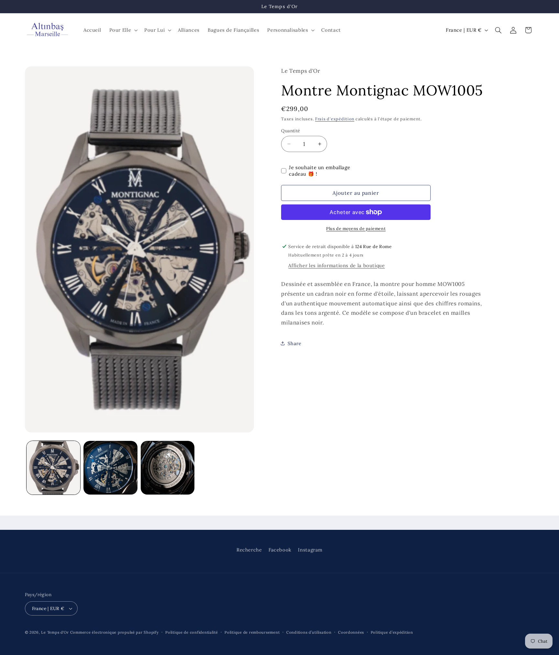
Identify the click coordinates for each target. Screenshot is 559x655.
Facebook (280, 550)
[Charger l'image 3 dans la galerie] (167, 468)
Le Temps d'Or (55, 632)
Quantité (290, 131)
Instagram (310, 550)
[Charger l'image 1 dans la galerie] (53, 468)
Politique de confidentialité (191, 632)
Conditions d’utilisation (309, 632)
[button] (122, 30)
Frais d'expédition (334, 118)
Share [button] (294, 343)
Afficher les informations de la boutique (336, 265)
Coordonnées (351, 632)
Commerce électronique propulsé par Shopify (114, 632)
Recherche (249, 550)
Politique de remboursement (252, 632)
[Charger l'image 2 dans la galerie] (110, 468)
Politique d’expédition (392, 632)
